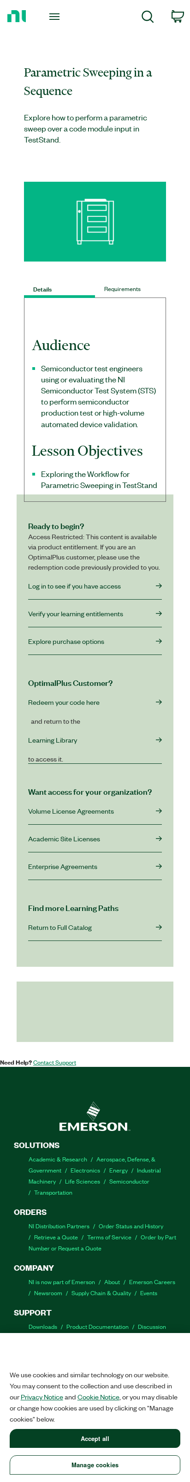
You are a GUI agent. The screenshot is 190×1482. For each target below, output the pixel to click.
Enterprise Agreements (62, 866)
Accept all (95, 1438)
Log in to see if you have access (74, 585)
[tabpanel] (95, 418)
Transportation (53, 1192)
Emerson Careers (152, 1281)
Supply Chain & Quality (101, 1292)
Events (148, 1292)
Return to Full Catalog (60, 927)
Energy (118, 1170)
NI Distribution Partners (59, 1225)
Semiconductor (129, 1181)
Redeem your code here (64, 702)
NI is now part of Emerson (62, 1281)
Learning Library (52, 739)
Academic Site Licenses (64, 838)
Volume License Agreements (71, 810)
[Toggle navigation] (56, 16)
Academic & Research (58, 1159)
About (112, 1281)
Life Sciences (82, 1181)
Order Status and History (131, 1225)
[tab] (59, 289)
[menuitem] (148, 18)
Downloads (43, 1326)
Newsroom (48, 1292)
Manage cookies (95, 1464)
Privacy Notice (42, 1396)
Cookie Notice (98, 1396)
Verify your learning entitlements (75, 613)
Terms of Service (109, 1236)
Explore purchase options (66, 641)
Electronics (85, 1170)
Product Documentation (97, 1326)
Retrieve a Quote (56, 1236)
